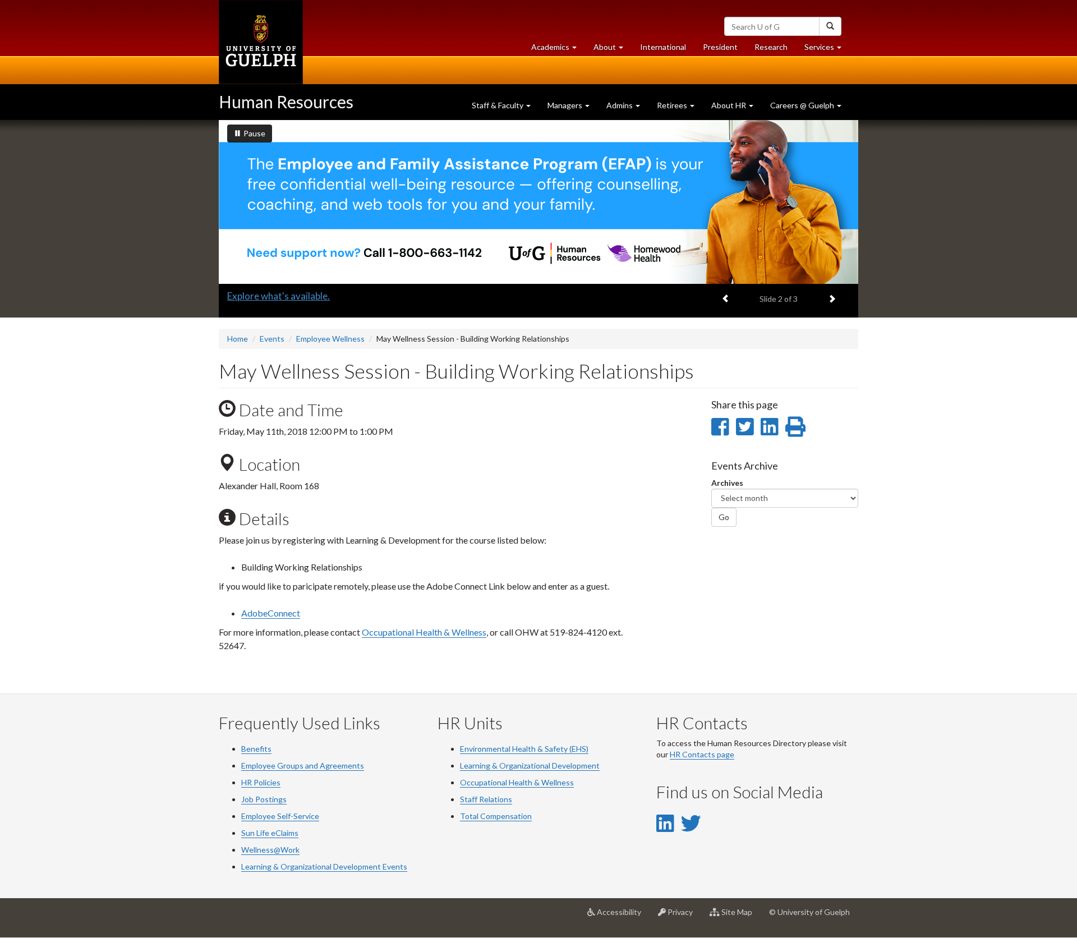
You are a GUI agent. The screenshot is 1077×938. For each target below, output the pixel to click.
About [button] (612, 50)
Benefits (256, 748)
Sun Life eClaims (269, 833)
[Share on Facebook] (720, 426)
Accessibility (622, 916)
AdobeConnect (270, 613)
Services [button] (827, 50)
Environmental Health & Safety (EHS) (524, 748)
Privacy (683, 916)
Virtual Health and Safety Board (294, 296)
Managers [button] (565, 105)
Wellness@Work (270, 849)
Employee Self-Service (280, 816)
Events (272, 338)
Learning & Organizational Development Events (324, 866)
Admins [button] (620, 105)
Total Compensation (496, 816)
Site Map (740, 916)
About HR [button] (729, 105)
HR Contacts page (702, 754)
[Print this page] (795, 426)
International (663, 47)
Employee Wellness (330, 338)
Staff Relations (486, 799)
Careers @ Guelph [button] (803, 105)
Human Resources (286, 101)
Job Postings (264, 799)
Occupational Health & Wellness (424, 632)
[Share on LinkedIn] (769, 426)
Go (724, 517)
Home (237, 338)
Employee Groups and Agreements (302, 765)
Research (775, 50)
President (720, 47)
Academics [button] (558, 50)
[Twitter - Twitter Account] (691, 823)
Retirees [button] (673, 105)
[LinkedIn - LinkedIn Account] (665, 823)
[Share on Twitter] (744, 426)
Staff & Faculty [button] (498, 105)
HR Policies (260, 782)
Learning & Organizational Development (530, 765)
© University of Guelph (809, 912)
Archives (727, 483)
